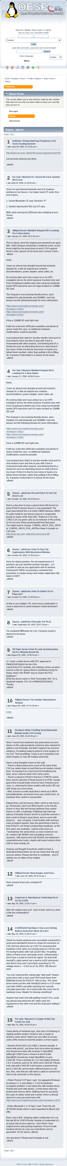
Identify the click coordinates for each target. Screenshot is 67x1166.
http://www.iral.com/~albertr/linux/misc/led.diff (27, 534)
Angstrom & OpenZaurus (27, 897)
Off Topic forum (20, 649)
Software (16, 141)
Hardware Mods (23, 730)
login (40, 30)
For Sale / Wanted (21, 177)
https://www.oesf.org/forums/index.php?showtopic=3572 (33, 1100)
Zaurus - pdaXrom (21, 493)
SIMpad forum (19, 230)
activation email (41, 33)
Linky (8, 712)
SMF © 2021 (33, 1164)
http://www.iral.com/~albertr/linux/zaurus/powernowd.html (33, 153)
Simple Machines (46, 1164)
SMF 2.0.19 (21, 1164)
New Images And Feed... (43, 873)
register (48, 30)
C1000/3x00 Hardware (26, 928)
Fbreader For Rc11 (41, 622)
